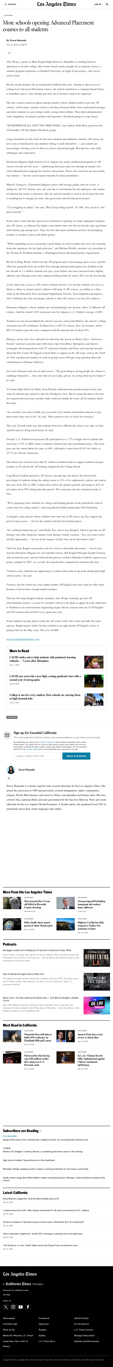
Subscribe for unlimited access (16, 1290)
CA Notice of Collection (62, 1360)
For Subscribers (10, 1136)
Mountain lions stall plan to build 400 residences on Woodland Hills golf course (38, 1038)
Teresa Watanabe (26, 770)
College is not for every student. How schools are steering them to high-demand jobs (45, 697)
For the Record (81, 1324)
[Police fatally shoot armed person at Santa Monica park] (12, 924)
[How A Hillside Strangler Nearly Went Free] (97, 982)
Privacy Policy (32, 749)
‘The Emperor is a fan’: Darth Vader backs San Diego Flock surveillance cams (40, 1245)
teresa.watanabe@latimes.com (22, 639)
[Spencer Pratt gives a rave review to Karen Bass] (65, 1036)
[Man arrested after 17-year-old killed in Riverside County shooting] (12, 903)
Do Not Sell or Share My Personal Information (88, 1360)
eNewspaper (9, 1318)
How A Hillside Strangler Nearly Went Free (23, 974)
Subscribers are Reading (21, 1130)
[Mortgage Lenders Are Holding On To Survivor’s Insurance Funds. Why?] (97, 958)
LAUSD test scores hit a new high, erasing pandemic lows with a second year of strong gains (45, 678)
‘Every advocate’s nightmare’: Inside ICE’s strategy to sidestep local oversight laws (43, 1234)
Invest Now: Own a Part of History (15, 1343)
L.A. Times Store (47, 1341)
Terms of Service (47, 742)
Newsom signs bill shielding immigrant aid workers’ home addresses (91, 904)
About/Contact (81, 1318)
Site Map (6, 1295)
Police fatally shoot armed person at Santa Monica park (38, 924)
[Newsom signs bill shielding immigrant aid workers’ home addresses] (65, 903)
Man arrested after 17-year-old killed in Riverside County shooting (37, 904)
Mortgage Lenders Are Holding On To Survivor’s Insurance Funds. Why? (37, 950)
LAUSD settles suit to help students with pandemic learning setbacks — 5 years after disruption (43, 659)
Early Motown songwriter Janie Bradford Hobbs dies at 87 (31, 1199)
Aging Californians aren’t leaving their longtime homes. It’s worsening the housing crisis (45, 1140)
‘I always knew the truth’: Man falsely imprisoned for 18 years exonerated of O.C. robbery (46, 1210)
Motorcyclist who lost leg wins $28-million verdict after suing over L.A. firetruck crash (37, 1060)
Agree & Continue (76, 756)
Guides (42, 1336)
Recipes (42, 1330)
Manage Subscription (84, 1336)
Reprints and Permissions (86, 1341)
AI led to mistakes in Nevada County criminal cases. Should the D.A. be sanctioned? (43, 1222)
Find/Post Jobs (10, 1324)
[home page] (56, 4)
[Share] (9, 53)
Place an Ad (8, 1330)
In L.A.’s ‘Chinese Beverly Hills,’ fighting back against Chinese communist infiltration (91, 1060)
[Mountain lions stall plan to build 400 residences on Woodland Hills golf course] (12, 1036)
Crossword (44, 1318)
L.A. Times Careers (83, 1330)
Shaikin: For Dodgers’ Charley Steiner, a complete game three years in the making (43, 1152)
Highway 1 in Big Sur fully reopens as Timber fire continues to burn (91, 926)
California (8, 15)
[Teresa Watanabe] (10, 770)
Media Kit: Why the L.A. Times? (18, 1336)
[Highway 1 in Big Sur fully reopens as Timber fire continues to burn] (65, 924)
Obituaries (44, 1324)
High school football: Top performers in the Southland (29, 1160)
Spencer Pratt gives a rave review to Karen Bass (90, 1036)
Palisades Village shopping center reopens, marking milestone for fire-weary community (45, 1169)
